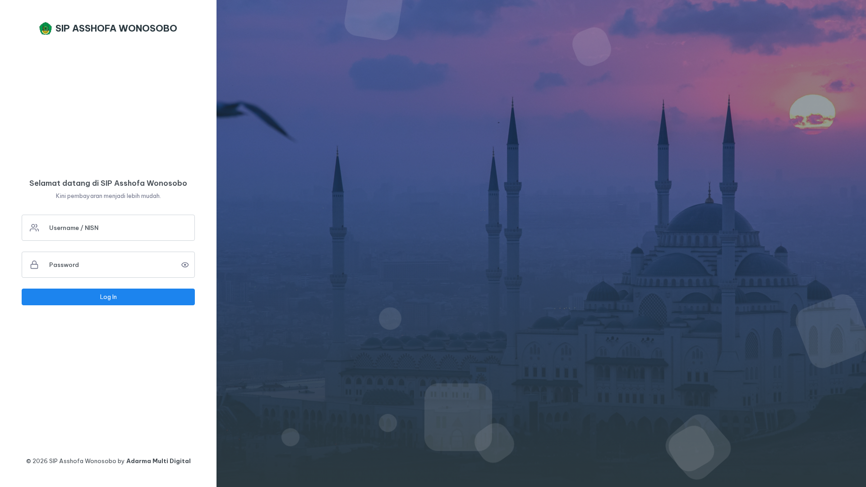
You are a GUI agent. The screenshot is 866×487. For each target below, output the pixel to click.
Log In (108, 296)
